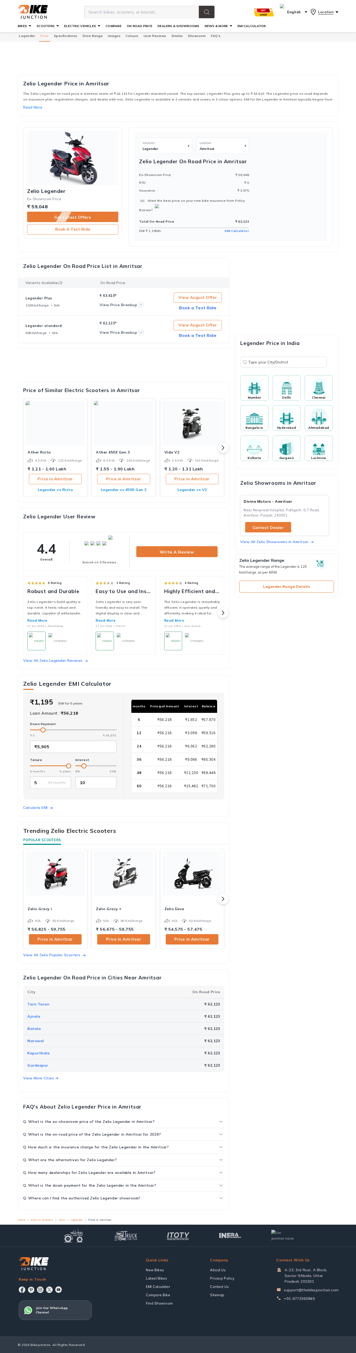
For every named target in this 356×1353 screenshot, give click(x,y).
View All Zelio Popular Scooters (52, 955)
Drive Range (93, 36)
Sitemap (217, 1295)
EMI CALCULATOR (251, 26)
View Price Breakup (118, 305)
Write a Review (177, 552)
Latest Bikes (156, 1278)
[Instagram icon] (40, 1289)
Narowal (35, 1041)
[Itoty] (178, 1235)
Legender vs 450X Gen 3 (124, 489)
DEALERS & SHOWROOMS (178, 26)
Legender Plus (39, 298)
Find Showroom (159, 1303)
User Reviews (155, 36)
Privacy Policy (222, 1278)
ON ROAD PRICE (139, 26)
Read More (37, 620)
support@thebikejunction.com (311, 1290)
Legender (27, 36)
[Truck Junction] (125, 1236)
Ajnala (33, 1016)
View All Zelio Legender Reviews (53, 660)
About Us (218, 1270)
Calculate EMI (35, 807)
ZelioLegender (46, 191)
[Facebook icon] (22, 1289)
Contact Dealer (268, 527)
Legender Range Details (286, 586)
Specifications (65, 36)
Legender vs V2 (192, 489)
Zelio (62, 1220)
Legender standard (44, 326)
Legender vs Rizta (55, 489)
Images (114, 36)
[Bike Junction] (33, 12)
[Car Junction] (282, 1235)
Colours (132, 36)
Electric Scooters (42, 1220)
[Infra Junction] (230, 1235)
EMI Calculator (237, 231)
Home (21, 1220)
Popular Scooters (42, 840)
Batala (34, 1028)
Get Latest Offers (72, 217)
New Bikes (155, 1270)
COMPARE (113, 26)
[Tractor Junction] (73, 1236)
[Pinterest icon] (31, 1289)
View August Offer (198, 297)
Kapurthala (38, 1053)
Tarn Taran (38, 1004)
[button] (206, 12)
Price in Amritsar (55, 478)
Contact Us (219, 1287)
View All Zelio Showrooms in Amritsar (274, 541)
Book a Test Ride (72, 229)
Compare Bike (158, 1295)
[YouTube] (58, 1289)
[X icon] (49, 1289)
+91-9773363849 (299, 1298)
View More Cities (38, 1078)
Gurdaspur (37, 1065)
